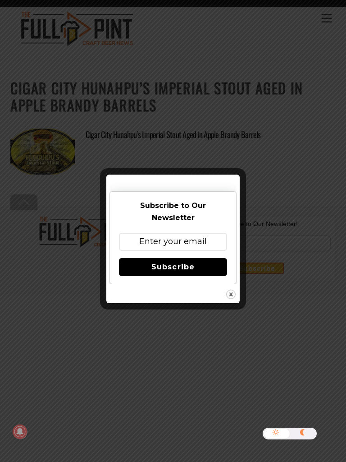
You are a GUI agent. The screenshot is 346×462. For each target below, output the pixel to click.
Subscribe (172, 267)
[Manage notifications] (20, 432)
